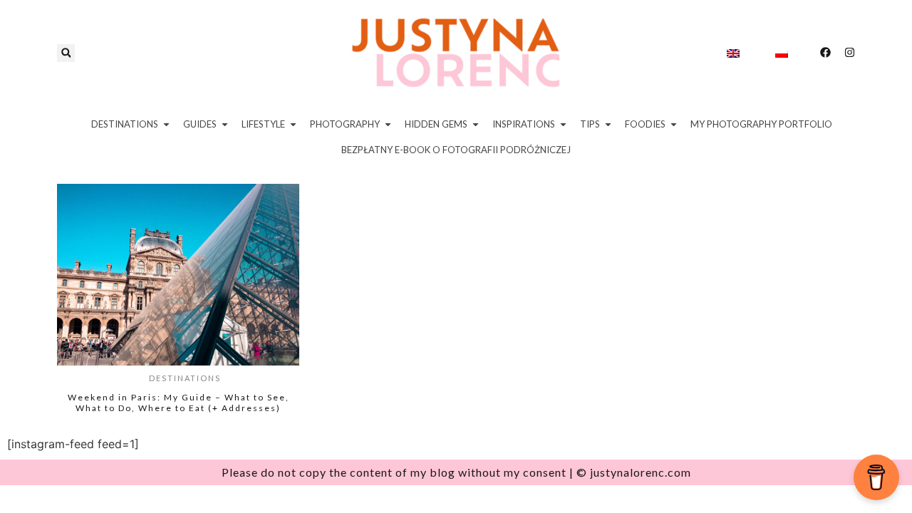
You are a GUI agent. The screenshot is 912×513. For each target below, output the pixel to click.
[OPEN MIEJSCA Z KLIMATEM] (475, 125)
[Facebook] (825, 52)
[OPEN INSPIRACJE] (563, 125)
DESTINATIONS (185, 378)
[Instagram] (849, 52)
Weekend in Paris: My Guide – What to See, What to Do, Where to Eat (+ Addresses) (178, 403)
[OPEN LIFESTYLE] (293, 125)
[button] (66, 53)
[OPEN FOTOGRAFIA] (388, 125)
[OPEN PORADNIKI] (608, 125)
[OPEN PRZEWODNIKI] (224, 125)
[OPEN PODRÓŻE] (166, 125)
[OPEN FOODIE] (673, 125)
